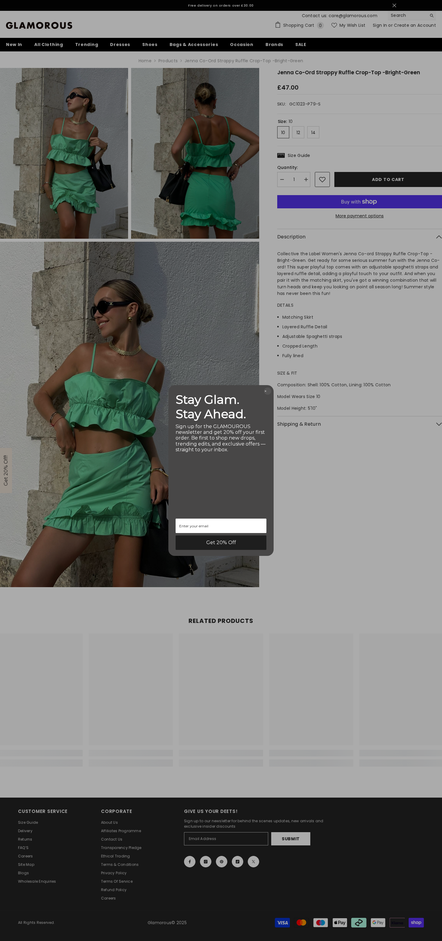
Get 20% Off (221, 542)
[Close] (267, 391)
